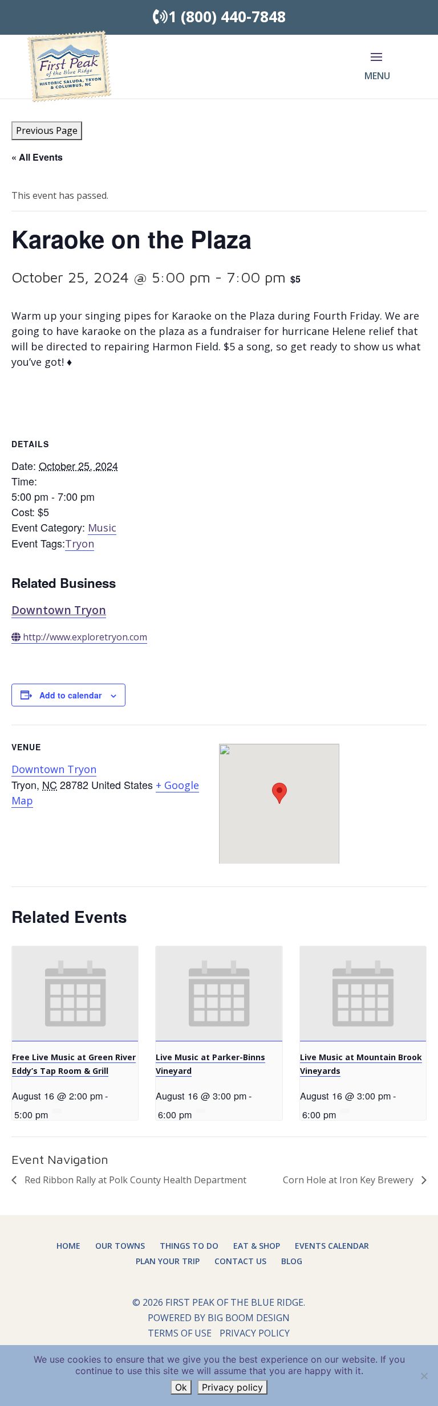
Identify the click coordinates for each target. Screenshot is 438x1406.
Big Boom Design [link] (249, 1317)
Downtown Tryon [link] (58, 610)
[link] (69, 65)
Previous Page (47, 130)
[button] (376, 73)
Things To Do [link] (189, 1245)
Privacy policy (232, 1387)
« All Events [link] (37, 157)
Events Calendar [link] (332, 1245)
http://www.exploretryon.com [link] (85, 637)
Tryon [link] (79, 543)
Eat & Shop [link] (256, 1245)
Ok (181, 1387)
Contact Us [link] (240, 1261)
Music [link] (102, 527)
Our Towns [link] (120, 1245)
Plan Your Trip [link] (168, 1261)
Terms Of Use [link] (180, 1333)
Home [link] (68, 1245)
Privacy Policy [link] (255, 1333)
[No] (423, 1376)
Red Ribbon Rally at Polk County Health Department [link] (134, 1180)
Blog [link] (291, 1261)
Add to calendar (70, 695)
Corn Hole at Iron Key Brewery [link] (349, 1180)
